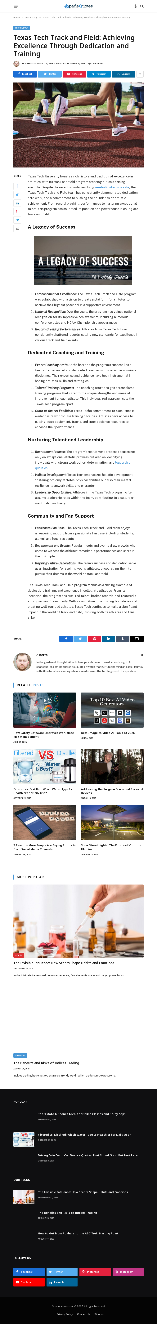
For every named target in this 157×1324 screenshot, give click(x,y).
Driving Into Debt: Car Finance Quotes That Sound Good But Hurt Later (88, 1155)
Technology (21, 28)
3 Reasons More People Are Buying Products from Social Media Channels (44, 847)
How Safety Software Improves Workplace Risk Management (43, 734)
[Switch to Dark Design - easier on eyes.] (135, 6)
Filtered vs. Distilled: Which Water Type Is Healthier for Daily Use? (42, 791)
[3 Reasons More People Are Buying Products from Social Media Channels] (44, 822)
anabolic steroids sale (112, 187)
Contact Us (83, 1314)
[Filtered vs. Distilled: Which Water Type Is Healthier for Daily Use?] (44, 766)
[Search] (142, 6)
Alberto (29, 64)
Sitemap (99, 1314)
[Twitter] (17, 194)
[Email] (17, 228)
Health (18, 955)
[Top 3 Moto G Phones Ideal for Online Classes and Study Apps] (23, 1119)
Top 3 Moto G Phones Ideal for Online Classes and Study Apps (82, 1114)
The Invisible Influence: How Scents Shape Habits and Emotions (63, 963)
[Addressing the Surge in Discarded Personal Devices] (112, 766)
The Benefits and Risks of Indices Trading (46, 1063)
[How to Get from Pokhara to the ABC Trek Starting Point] (23, 1238)
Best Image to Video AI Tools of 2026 (108, 733)
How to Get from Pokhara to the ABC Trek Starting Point (78, 1233)
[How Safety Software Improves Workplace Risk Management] (44, 710)
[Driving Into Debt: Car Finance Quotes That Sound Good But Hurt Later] (23, 1160)
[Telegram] (17, 220)
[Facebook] (17, 186)
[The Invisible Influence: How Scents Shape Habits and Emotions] (78, 921)
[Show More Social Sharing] (140, 74)
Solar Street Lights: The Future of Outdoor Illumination (111, 847)
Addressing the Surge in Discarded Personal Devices (112, 791)
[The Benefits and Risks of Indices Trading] (78, 1021)
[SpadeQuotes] (78, 6)
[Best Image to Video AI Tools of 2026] (112, 710)
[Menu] (16, 6)
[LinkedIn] (17, 203)
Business (20, 1055)
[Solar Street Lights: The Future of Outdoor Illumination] (112, 822)
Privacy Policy (65, 1314)
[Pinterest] (17, 211)
